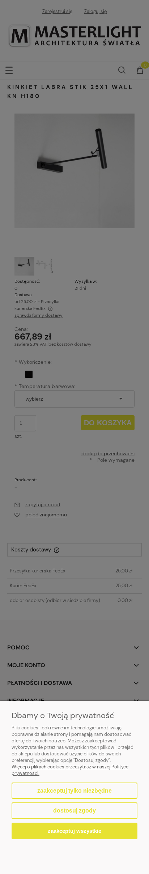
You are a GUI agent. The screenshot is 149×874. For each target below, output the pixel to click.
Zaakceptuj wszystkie (74, 831)
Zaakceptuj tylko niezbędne (74, 791)
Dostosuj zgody (74, 810)
